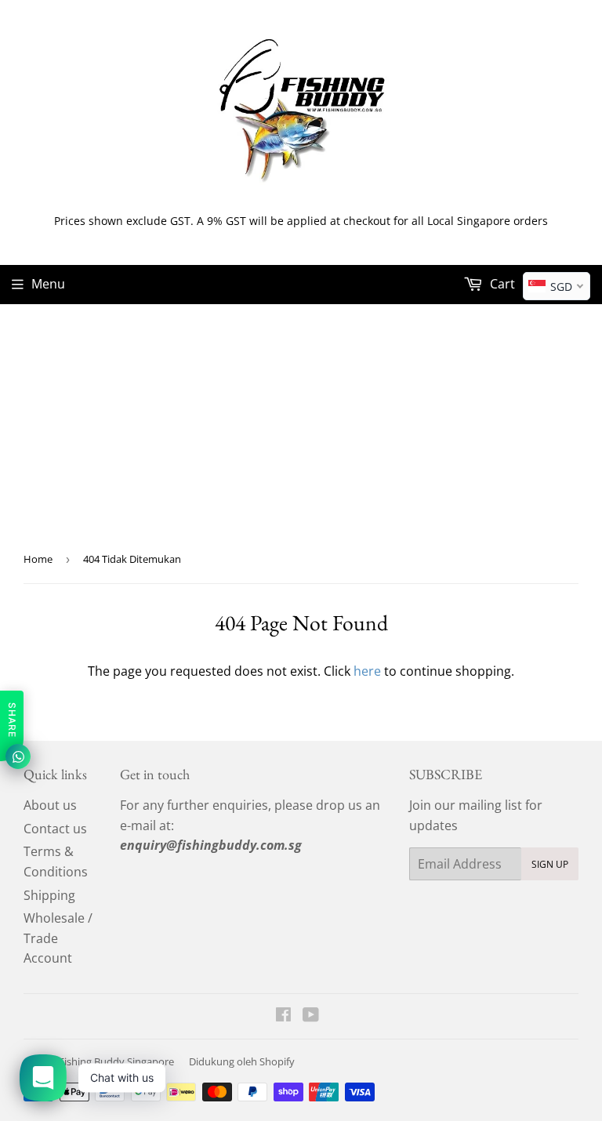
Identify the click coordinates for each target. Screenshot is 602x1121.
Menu (48, 283)
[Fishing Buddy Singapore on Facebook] (283, 1016)
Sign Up (549, 864)
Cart (501, 283)
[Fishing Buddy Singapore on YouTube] (311, 1016)
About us (50, 805)
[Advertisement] (301, 421)
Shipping (49, 895)
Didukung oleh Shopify (242, 1061)
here (367, 671)
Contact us (55, 828)
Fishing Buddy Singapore (116, 1061)
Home (38, 559)
